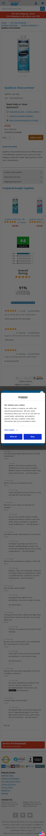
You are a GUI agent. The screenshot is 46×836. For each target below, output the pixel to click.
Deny (32, 437)
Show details (9, 430)
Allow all (13, 437)
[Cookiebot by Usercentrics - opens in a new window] (23, 397)
